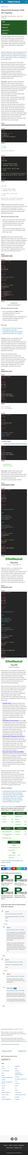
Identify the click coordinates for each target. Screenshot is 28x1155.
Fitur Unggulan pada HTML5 (10, 330)
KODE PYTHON (5, 1094)
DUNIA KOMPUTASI (6, 1092)
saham (16, 1090)
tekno (3, 1090)
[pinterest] (14, 868)
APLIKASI (17, 1076)
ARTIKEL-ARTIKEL (14, 855)
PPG (16, 1081)
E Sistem (10, 1145)
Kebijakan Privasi (18, 1147)
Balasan (6, 924)
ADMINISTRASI (14, 30)
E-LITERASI (7, 822)
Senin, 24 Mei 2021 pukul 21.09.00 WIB (15, 990)
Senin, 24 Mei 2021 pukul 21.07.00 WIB (14, 962)
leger (16, 1068)
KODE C (3, 1068)
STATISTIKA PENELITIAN (6, 838)
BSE (3, 1073)
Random (15, 1145)
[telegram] (24, 868)
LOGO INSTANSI (12, 850)
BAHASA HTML (20, 822)
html (3, 1066)
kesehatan (17, 1099)
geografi (17, 1097)
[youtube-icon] (15, 1138)
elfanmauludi (10, 988)
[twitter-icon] (12, 1138)
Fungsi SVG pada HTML (11, 57)
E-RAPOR (7, 819)
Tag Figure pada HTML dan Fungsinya (12, 798)
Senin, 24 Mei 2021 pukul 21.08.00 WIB (15, 976)
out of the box (18, 1092)
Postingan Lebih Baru (7, 1051)
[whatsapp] (19, 868)
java (3, 1075)
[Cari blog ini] (26, 2)
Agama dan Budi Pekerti (20, 1094)
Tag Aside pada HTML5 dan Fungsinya (12, 333)
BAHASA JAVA (20, 824)
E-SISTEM (4, 816)
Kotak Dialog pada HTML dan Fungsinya (13, 794)
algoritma (17, 1083)
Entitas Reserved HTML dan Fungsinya (12, 328)
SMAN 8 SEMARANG (6, 1099)
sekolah (3, 1079)
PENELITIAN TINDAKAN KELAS (7, 835)
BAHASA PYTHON (18, 816)
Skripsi (3, 1088)
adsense (4, 1097)
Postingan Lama (22, 1051)
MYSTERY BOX (11, 857)
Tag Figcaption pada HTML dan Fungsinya (13, 796)
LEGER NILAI (20, 834)
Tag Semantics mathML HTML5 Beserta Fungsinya (15, 443)
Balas (6, 920)
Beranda (5, 1145)
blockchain (17, 1066)
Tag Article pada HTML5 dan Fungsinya (13, 331)
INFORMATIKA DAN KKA (14, 847)
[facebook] (3, 868)
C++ (16, 1088)
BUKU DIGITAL (20, 832)
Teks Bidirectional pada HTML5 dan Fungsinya (14, 791)
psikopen (17, 1070)
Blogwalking (21, 1145)
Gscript (3, 1085)
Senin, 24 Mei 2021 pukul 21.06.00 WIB (14, 914)
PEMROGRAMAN (14, 24)
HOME (14, 21)
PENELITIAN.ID (14, 2)
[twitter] (8, 868)
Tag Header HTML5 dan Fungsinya (11, 801)
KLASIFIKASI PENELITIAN (6, 831)
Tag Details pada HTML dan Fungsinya (12, 793)
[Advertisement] (14, 1117)
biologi (16, 1085)
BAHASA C (17, 819)
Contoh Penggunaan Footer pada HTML (13, 800)
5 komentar (3, 17)
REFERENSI (14, 33)
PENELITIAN (14, 27)
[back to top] (25, 1151)
